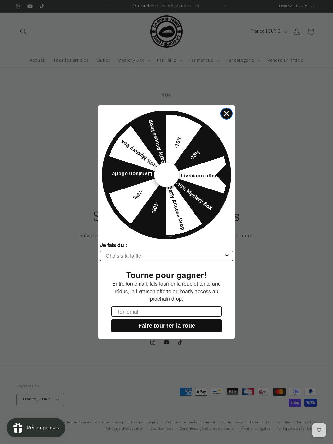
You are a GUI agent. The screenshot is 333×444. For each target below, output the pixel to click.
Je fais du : (113, 245)
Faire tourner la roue (166, 325)
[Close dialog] (226, 113)
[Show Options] (226, 256)
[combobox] (164, 256)
